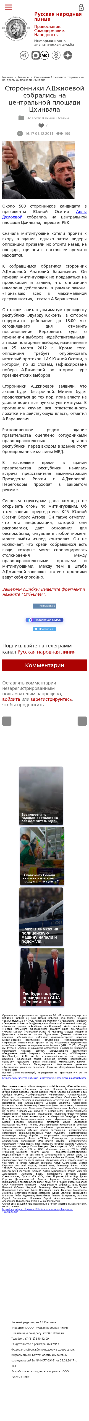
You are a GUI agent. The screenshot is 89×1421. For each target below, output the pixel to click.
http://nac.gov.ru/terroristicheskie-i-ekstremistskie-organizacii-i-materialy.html (44, 1078)
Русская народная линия (47, 652)
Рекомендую (47, 605)
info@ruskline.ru (53, 1333)
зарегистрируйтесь (51, 699)
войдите (11, 699)
